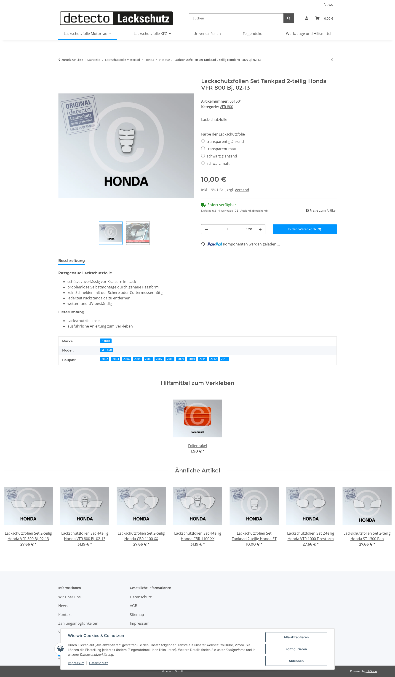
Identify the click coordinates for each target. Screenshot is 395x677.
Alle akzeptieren (296, 637)
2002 (104, 359)
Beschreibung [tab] (71, 261)
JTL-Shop (371, 671)
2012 (213, 359)
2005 (137, 359)
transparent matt (222, 148)
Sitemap (137, 614)
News (328, 4)
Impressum (76, 663)
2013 (224, 359)
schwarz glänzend (222, 156)
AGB (133, 605)
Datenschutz (98, 663)
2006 (148, 359)
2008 (170, 359)
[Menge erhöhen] (260, 229)
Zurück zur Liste (72, 60)
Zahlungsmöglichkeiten (78, 623)
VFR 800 (226, 106)
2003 (115, 359)
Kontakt (65, 614)
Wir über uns (69, 597)
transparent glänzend (225, 141)
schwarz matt (218, 163)
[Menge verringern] (206, 229)
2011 (202, 359)
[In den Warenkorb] (62, 75)
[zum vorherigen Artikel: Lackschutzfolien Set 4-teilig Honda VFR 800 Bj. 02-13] (332, 60)
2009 (181, 359)
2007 (159, 359)
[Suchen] (288, 18)
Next (384, 517)
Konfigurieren (296, 649)
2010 (192, 359)
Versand (242, 189)
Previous (11, 517)
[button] (306, 18)
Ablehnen (296, 661)
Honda (105, 341)
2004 (126, 359)
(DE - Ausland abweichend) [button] (251, 211)
